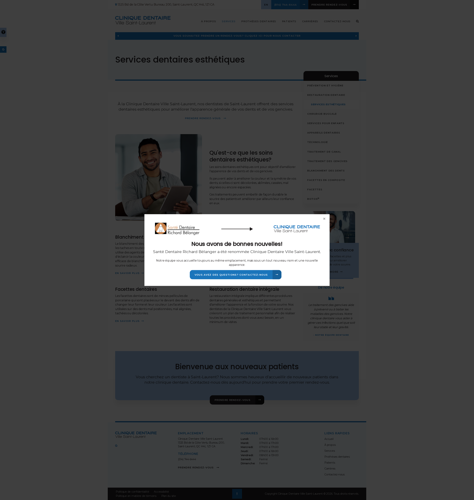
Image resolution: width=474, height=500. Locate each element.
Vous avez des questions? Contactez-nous (231, 274)
